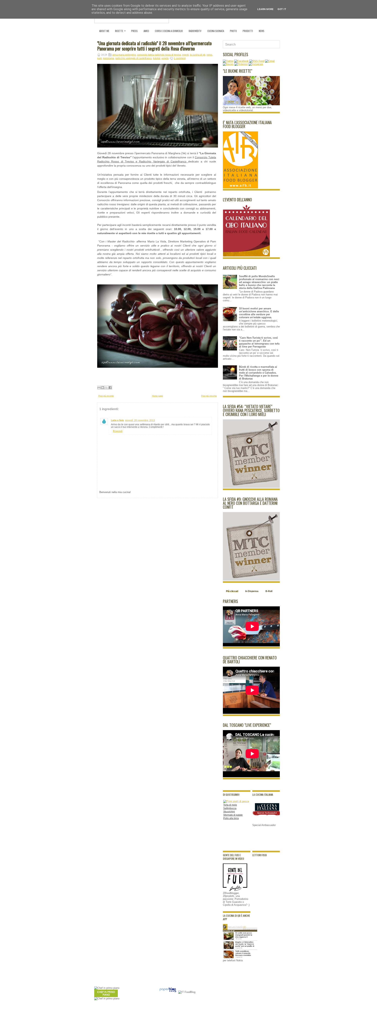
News (261, 31)
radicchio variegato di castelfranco (133, 58)
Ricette (120, 30)
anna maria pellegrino (124, 54)
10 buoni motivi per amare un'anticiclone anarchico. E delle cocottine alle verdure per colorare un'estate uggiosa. (259, 313)
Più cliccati (232, 591)
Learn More (265, 9)
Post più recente (106, 396)
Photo (233, 31)
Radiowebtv (195, 31)
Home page (157, 396)
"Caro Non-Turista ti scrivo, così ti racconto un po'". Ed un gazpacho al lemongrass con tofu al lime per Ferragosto (259, 342)
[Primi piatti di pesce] (236, 801)
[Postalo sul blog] (103, 388)
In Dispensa (251, 591)
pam (99, 58)
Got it (281, 9)
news (209, 54)
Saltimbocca (229, 808)
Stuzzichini (229, 811)
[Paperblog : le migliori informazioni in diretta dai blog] (168, 992)
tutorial (156, 58)
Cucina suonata (215, 31)
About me (104, 31)
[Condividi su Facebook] (110, 388)
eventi (185, 54)
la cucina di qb (197, 54)
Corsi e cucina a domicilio (169, 31)
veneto (165, 58)
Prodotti (248, 31)
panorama (108, 58)
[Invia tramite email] (99, 388)
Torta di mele (230, 805)
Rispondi (118, 431)
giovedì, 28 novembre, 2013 (140, 420)
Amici (146, 31)
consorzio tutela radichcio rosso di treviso (159, 54)
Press (134, 31)
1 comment (180, 58)
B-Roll (268, 591)
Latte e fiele (117, 420)
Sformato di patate (233, 815)
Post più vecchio (209, 396)
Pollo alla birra (231, 818)
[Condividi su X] (106, 388)
